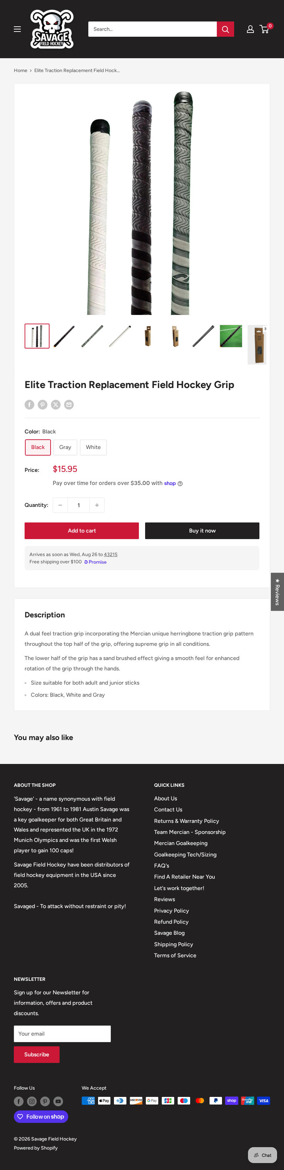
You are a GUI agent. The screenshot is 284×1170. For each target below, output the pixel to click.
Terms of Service (175, 955)
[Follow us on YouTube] (58, 1101)
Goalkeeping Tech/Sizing (185, 854)
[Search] (225, 29)
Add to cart (82, 530)
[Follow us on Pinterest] (45, 1101)
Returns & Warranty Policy (186, 821)
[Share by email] (69, 404)
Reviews (164, 899)
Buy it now (202, 530)
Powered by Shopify (36, 1148)
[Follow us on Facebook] (19, 1101)
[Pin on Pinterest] (42, 404)
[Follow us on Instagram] (32, 1101)
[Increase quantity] (97, 505)
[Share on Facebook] (29, 404)
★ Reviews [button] (277, 591)
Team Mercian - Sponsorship (190, 832)
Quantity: (36, 505)
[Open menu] (17, 29)
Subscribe (36, 1054)
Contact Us (168, 809)
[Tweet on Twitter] (56, 404)
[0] (264, 29)
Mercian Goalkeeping (180, 843)
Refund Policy (171, 921)
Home (20, 70)
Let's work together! (179, 888)
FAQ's (161, 865)
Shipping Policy (173, 944)
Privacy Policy (171, 910)
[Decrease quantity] (60, 505)
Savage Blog (169, 933)
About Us (165, 798)
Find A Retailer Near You (184, 876)
